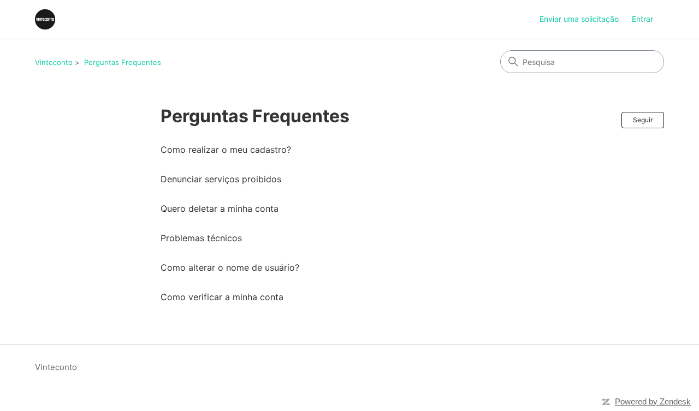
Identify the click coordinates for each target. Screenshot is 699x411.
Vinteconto (54, 62)
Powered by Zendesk (653, 401)
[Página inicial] (45, 19)
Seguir (643, 120)
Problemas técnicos (201, 238)
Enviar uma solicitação (579, 18)
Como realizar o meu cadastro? (226, 149)
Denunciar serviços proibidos (221, 179)
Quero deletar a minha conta (220, 208)
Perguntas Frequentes (122, 62)
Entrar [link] (642, 18)
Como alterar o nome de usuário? (230, 267)
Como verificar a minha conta (222, 296)
